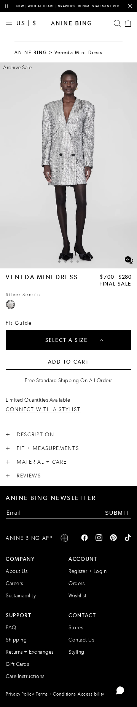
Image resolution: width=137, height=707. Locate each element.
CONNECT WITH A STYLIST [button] (43, 410)
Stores (75, 627)
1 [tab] (59, 261)
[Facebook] (84, 538)
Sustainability (21, 595)
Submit (117, 513)
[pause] (7, 6)
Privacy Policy (20, 694)
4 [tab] (77, 261)
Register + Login (87, 571)
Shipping (16, 640)
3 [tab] (71, 261)
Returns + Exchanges (30, 652)
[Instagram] (99, 538)
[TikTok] (127, 538)
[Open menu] (11, 23)
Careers (14, 583)
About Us (16, 571)
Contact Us (81, 640)
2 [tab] (65, 261)
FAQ (11, 627)
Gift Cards (17, 664)
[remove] (130, 6)
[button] (68, 165)
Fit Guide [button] (19, 323)
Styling (76, 652)
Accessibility (91, 694)
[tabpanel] (68, 165)
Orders (76, 583)
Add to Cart (68, 362)
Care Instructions (25, 676)
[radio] (10, 304)
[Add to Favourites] (130, 262)
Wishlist (77, 595)
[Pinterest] (113, 538)
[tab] (59, 261)
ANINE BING (31, 52)
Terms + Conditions (56, 694)
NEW (20, 6)
